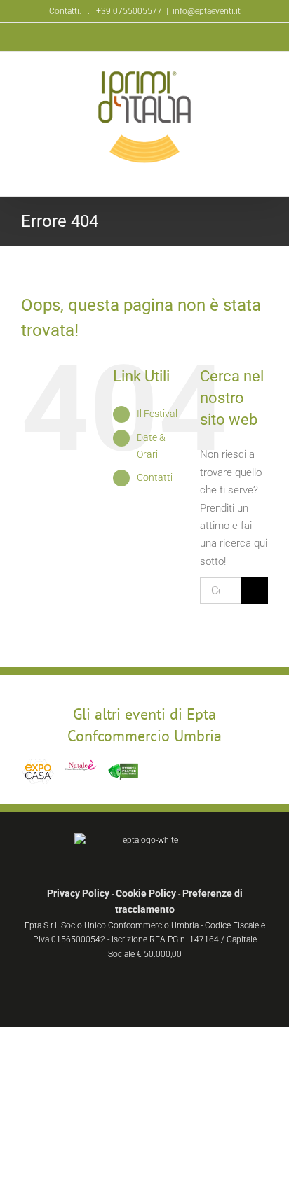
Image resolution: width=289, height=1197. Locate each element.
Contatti (155, 477)
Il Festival (157, 413)
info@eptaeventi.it (207, 11)
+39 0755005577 (129, 11)
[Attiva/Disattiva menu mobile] (262, 174)
